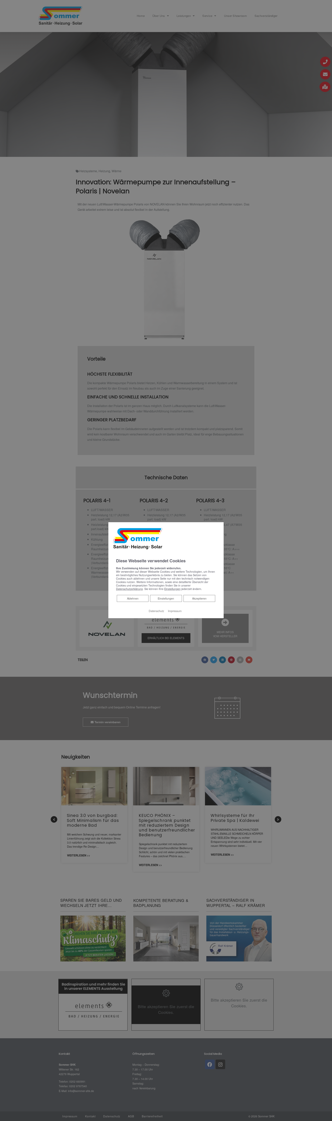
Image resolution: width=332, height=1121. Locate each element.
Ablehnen (133, 598)
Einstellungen (166, 598)
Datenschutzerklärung (129, 589)
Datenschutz (156, 611)
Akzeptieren (199, 598)
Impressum (175, 611)
